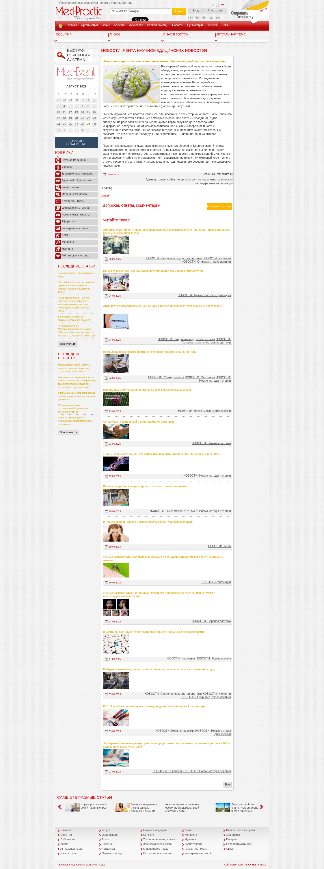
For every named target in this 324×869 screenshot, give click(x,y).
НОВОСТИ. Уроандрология (166, 377)
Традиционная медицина (77, 173)
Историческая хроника (76, 214)
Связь (225, 25)
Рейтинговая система (75, 255)
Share (105, 195)
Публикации (195, 25)
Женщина (68, 241)
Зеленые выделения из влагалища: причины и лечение (144, 808)
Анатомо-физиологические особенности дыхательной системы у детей (182, 808)
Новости (177, 25)
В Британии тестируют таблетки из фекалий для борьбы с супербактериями (153, 631)
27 (58, 100)
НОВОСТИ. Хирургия (217, 258)
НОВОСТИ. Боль (219, 546)
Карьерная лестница (75, 228)
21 (82, 118)
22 (88, 118)
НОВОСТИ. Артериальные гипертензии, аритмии (206, 341)
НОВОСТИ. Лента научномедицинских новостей (154, 50)
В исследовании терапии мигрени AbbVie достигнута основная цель (148, 521)
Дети (65, 235)
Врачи (106, 25)
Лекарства (136, 25)
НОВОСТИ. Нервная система (211, 443)
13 (76, 112)
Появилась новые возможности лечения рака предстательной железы (149, 351)
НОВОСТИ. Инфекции (216, 582)
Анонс (114, 34)
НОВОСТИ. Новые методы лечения (215, 379)
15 (88, 112)
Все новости (68, 432)
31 (82, 100)
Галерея (212, 25)
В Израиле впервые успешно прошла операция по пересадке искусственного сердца (159, 669)
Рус (222, 5)
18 (64, 118)
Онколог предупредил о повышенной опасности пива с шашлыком (75, 420)
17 (58, 118)
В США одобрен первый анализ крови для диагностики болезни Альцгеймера (154, 706)
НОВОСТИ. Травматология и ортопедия (204, 295)
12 (70, 112)
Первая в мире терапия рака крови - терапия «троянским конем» (145, 486)
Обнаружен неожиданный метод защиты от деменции (138, 421)
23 (94, 118)
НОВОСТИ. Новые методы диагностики (204, 410)
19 (70, 118)
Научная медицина (74, 160)
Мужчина (67, 248)
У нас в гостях (175, 34)
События (64, 34)
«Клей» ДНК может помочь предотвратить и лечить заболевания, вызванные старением (161, 454)
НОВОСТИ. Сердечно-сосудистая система (173, 258)
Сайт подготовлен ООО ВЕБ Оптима (245, 864)
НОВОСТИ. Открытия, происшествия (206, 261)
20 (76, 118)
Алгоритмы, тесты (73, 200)
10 (58, 112)
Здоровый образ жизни (76, 180)
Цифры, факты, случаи (76, 207)
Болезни (119, 25)
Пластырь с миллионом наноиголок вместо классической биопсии (147, 390)
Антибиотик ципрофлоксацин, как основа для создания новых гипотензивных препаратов (162, 306)
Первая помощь (157, 25)
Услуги (72, 25)
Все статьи (67, 343)
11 (64, 112)
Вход (195, 10)
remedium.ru (225, 174)
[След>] (95, 86)
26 (70, 124)
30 (76, 100)
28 (64, 100)
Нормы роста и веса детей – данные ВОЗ (94, 806)
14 (82, 112)
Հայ (214, 5)
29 (70, 100)
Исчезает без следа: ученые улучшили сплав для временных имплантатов (153, 271)
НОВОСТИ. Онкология (200, 377)
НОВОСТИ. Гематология (166, 510)
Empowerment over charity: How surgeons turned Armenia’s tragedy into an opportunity (237, 809)
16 (94, 112)
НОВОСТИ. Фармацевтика (213, 658)
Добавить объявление (76, 142)
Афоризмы (68, 221)
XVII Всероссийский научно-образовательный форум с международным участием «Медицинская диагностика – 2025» (74, 304)
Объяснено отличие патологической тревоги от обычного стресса (73, 408)
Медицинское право (74, 194)
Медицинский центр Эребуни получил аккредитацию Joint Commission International (74, 368)
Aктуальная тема (231, 34)
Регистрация (215, 10)
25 (64, 124)
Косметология (70, 187)
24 (58, 124)
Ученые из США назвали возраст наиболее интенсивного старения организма (76, 396)
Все (227, 784)
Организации (89, 25)
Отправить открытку (238, 844)
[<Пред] (57, 86)
